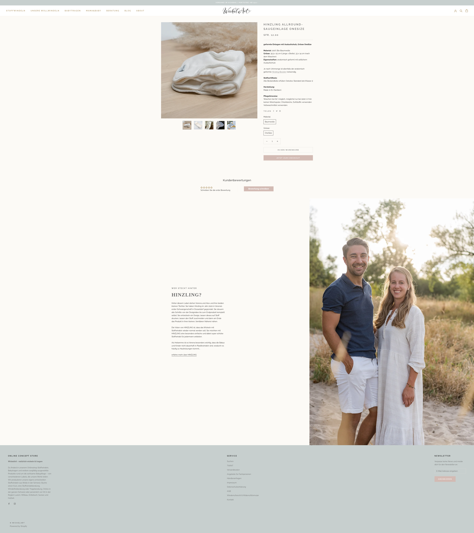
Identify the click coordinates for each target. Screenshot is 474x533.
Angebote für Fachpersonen (239, 474)
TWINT (230, 466)
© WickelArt (17, 523)
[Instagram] (15, 503)
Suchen (230, 461)
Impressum (232, 483)
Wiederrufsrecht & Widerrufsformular (243, 495)
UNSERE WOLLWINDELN (45, 10)
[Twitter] (276, 111)
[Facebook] (273, 111)
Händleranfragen (234, 478)
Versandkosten (233, 470)
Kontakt (230, 500)
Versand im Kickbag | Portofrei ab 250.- (237, 2)
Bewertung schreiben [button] (258, 189)
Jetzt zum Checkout (288, 158)
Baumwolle (270, 122)
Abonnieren (445, 479)
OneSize (268, 133)
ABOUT (140, 10)
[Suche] (461, 10)
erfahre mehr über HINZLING (184, 355)
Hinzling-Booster (279, 72)
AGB (229, 491)
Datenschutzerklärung (236, 487)
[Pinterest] (280, 111)
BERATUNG (112, 10)
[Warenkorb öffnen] (466, 10)
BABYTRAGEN (73, 10)
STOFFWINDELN (15, 10)
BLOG (128, 10)
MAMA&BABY (93, 10)
